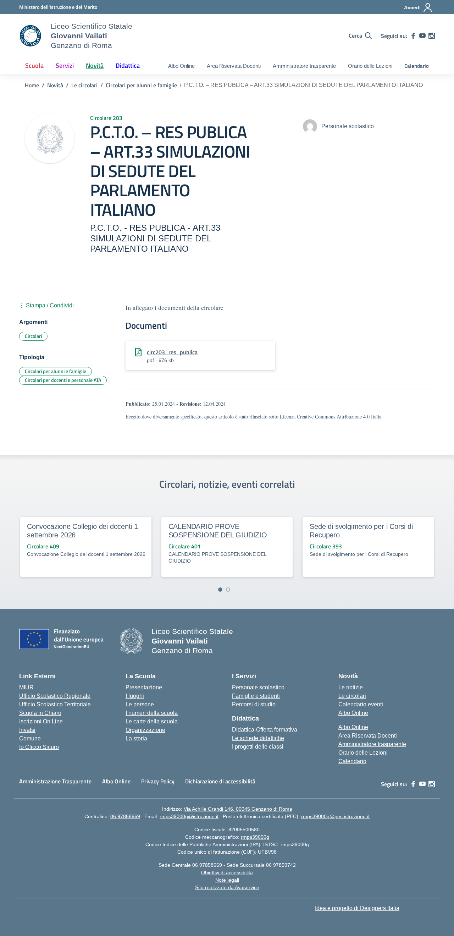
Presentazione (144, 687)
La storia (136, 738)
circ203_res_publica (172, 352)
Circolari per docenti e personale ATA (63, 380)
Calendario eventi (360, 704)
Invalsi (27, 730)
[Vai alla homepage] (30, 36)
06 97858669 (125, 816)
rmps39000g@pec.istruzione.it (335, 816)
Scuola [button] (34, 65)
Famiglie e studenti (256, 696)
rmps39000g (255, 837)
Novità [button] (95, 65)
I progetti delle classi (257, 747)
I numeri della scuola (152, 713)
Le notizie (350, 687)
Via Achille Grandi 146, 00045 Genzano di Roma (238, 809)
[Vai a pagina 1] (220, 589)
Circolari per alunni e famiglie (55, 371)
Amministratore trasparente (304, 66)
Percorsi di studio (254, 704)
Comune (30, 738)
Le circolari (352, 696)
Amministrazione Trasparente (55, 781)
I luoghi (135, 696)
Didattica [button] (128, 65)
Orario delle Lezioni (370, 66)
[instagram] (431, 36)
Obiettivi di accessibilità (227, 872)
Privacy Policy (158, 781)
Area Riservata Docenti (234, 66)
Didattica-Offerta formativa (264, 730)
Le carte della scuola (152, 721)
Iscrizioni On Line (41, 721)
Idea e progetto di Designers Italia (357, 908)
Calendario (416, 66)
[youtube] (422, 36)
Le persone (140, 704)
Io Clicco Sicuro (39, 747)
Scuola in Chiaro (40, 713)
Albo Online (181, 66)
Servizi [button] (65, 65)
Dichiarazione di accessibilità (220, 781)
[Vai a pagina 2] (228, 589)
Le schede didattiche (258, 738)
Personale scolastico (258, 687)
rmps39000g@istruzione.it (189, 816)
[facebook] (413, 36)
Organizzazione (145, 730)
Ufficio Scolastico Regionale (54, 696)
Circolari (33, 336)
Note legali (227, 880)
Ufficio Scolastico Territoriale (55, 704)
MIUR (26, 687)
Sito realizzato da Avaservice (227, 887)
